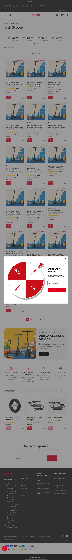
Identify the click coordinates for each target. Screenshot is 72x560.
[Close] (65, 258)
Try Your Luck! (57, 290)
